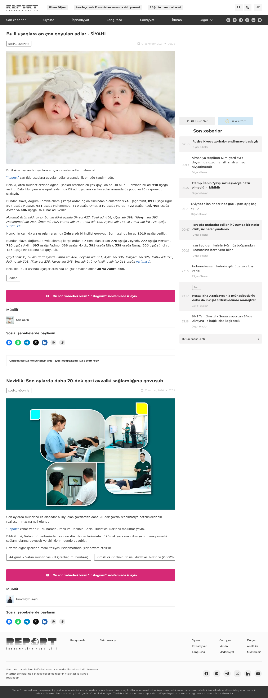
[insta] (235, 20)
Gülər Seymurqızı (26, 598)
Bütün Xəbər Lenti (193, 338)
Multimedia (254, 651)
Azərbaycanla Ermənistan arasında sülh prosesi (108, 7)
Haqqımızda (77, 640)
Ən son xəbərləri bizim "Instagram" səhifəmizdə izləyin (95, 296)
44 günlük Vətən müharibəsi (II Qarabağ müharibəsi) (48, 557)
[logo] (22, 7)
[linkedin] (253, 20)
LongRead (198, 651)
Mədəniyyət (226, 651)
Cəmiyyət (225, 640)
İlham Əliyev (57, 7)
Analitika (252, 646)
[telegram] (241, 20)
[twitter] (247, 20)
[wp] (18, 342)
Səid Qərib (22, 319)
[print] (53, 342)
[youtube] (260, 20)
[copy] (62, 342)
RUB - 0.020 (199, 121)
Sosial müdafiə (18, 43)
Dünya (251, 640)
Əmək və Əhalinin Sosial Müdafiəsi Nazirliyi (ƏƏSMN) (136, 557)
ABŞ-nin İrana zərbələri (165, 7)
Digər (204, 20)
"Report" (12, 177)
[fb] (228, 20)
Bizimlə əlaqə (107, 640)
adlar (13, 278)
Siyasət (196, 640)
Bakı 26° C (238, 121)
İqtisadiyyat (199, 646)
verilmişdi (13, 226)
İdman (223, 646)
